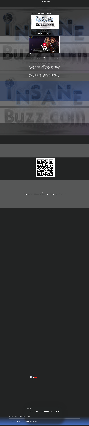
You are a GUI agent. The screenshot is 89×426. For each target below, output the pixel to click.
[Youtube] (39, 33)
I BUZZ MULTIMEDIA (20, 421)
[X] (44, 33)
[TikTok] (42, 33)
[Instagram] (47, 33)
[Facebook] (50, 33)
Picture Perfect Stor (28, 421)
